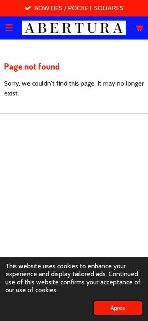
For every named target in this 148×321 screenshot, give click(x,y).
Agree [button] (118, 308)
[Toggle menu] (9, 27)
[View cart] (139, 27)
